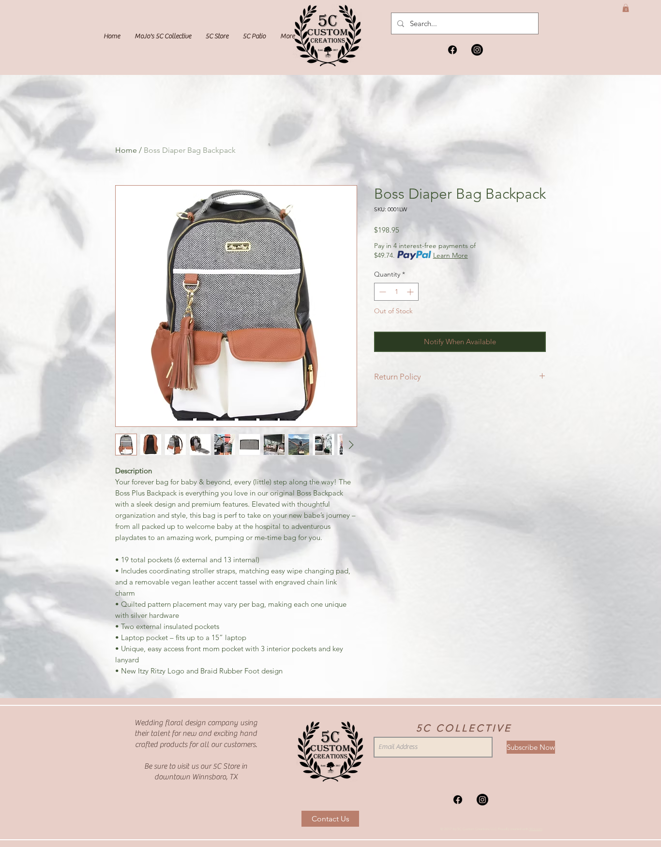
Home (126, 150)
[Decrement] (382, 291)
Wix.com (535, 829)
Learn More (450, 255)
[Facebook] (452, 50)
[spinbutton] (396, 291)
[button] (625, 8)
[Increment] (411, 291)
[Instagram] (477, 50)
